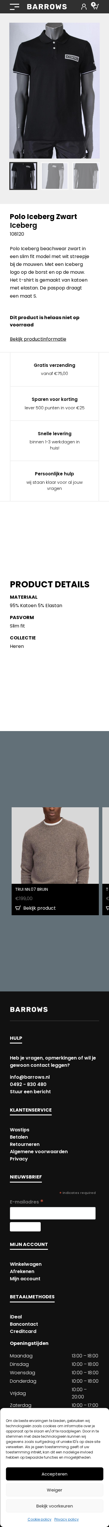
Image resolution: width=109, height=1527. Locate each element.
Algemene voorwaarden (39, 1151)
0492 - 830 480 (28, 1084)
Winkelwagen (26, 1264)
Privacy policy (66, 1519)
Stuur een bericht (30, 1091)
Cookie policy (39, 1519)
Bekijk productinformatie (38, 339)
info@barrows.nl (30, 1077)
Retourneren (25, 1144)
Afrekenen (22, 1271)
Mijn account (25, 1278)
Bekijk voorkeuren (54, 1506)
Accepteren (54, 1474)
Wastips (19, 1129)
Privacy (19, 1159)
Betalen (19, 1137)
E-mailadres (27, 1202)
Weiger (54, 1490)
